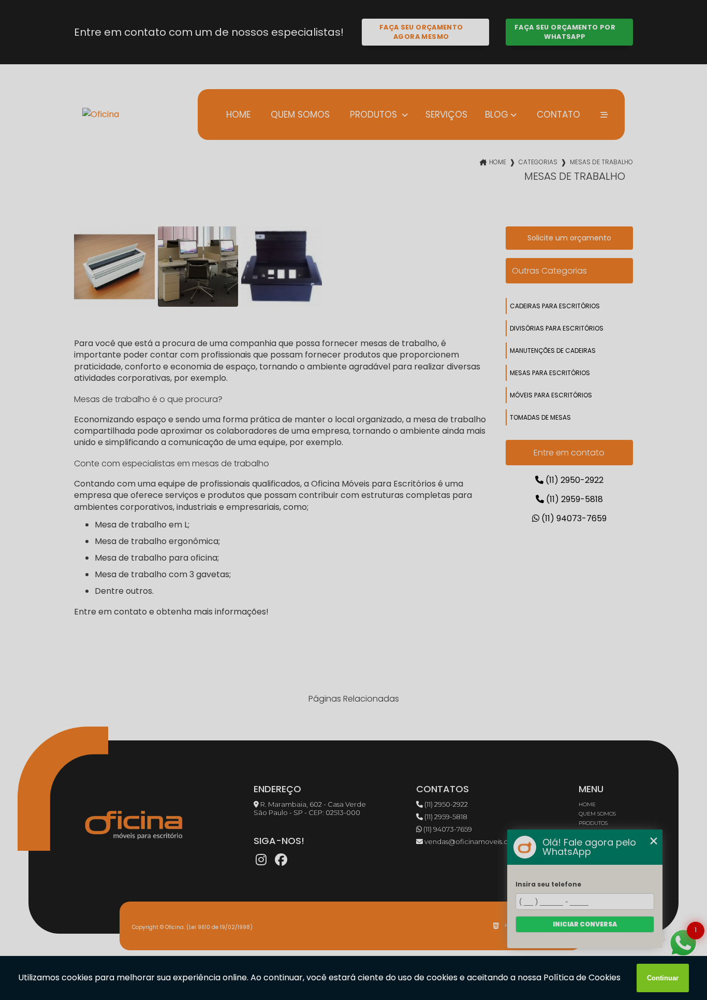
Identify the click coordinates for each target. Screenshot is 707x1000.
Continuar (663, 978)
